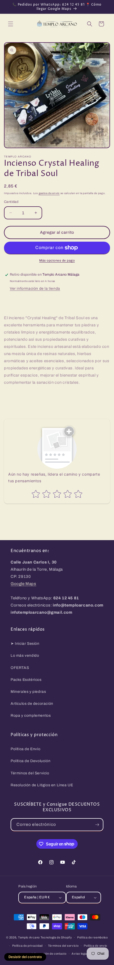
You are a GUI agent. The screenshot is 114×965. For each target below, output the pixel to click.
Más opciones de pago (57, 260)
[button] (10, 24)
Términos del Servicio (30, 773)
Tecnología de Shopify (56, 937)
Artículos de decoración (32, 704)
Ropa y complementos (31, 716)
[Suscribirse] (97, 824)
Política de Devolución (30, 761)
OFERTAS (20, 668)
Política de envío (95, 945)
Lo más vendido (25, 655)
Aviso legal (79, 953)
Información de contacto (49, 953)
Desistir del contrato (25, 957)
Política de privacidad (27, 945)
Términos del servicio (63, 945)
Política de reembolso (92, 937)
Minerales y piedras (28, 692)
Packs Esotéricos (26, 680)
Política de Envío (25, 749)
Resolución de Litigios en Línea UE (42, 785)
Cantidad (11, 202)
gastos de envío (49, 193)
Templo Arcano (29, 937)
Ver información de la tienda (35, 289)
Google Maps (23, 584)
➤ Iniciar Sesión (25, 644)
